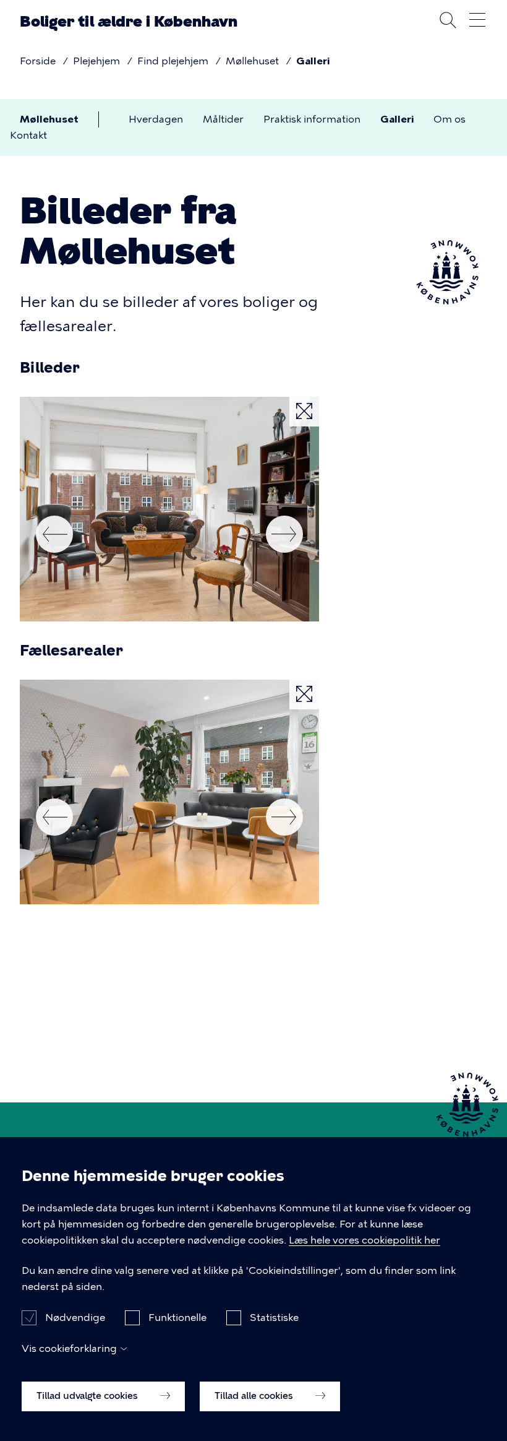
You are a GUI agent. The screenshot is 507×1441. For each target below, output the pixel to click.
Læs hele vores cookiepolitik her (364, 1240)
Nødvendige (75, 1317)
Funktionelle (177, 1317)
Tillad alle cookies (255, 1395)
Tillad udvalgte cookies (88, 1395)
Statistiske (274, 1317)
